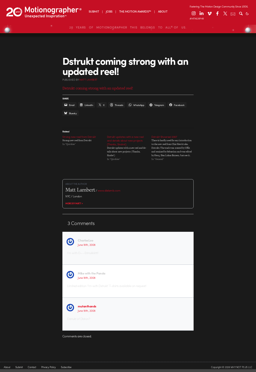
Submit (19, 367)
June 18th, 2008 (86, 245)
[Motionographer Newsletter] (233, 13)
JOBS (109, 11)
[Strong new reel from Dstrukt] (84, 140)
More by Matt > (74, 203)
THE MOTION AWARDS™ (135, 11)
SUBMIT (94, 11)
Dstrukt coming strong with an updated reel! (97, 88)
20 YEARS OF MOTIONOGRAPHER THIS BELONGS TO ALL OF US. (128, 27)
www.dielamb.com (109, 190)
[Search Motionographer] (240, 13)
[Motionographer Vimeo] (209, 13)
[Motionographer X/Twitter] (225, 13)
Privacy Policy (48, 367)
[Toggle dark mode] (247, 13)
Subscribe (66, 367)
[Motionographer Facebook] (217, 13)
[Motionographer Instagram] (193, 13)
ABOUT (162, 11)
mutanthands (87, 306)
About (7, 367)
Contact (32, 367)
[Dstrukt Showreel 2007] (173, 148)
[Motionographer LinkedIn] (201, 13)
